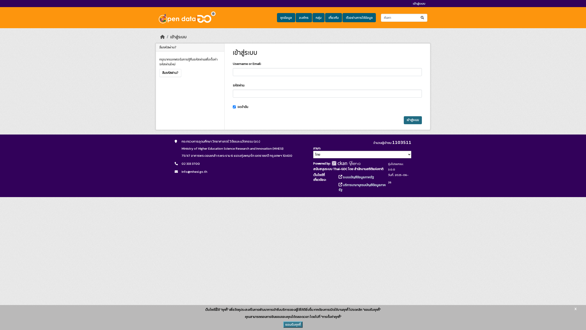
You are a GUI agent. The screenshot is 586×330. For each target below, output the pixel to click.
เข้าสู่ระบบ (419, 3)
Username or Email (246, 63)
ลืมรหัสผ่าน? (170, 73)
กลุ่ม (318, 17)
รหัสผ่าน (238, 85)
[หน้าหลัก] (162, 37)
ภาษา (316, 148)
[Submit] (423, 18)
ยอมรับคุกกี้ (293, 324)
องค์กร (304, 17)
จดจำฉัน (242, 106)
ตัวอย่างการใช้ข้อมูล (359, 17)
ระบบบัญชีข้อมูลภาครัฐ (358, 177)
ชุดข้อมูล (286, 17)
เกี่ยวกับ (333, 17)
